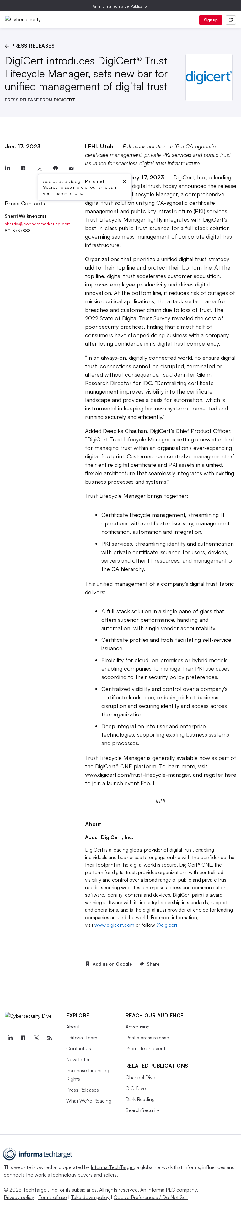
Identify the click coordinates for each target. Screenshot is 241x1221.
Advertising (138, 1026)
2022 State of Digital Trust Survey (127, 318)
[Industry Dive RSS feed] (49, 1038)
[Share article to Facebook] (23, 168)
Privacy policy (19, 1197)
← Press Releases (30, 46)
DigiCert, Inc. (190, 177)
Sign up (211, 20)
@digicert (166, 925)
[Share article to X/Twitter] (39, 168)
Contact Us (78, 1048)
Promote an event (145, 1048)
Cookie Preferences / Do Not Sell (151, 1197)
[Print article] (55, 168)
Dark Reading (140, 1099)
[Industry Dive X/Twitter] (36, 1038)
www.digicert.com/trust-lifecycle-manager (137, 774)
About (73, 1026)
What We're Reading (88, 1101)
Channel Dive (140, 1077)
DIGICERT (64, 99)
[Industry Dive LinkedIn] (9, 1038)
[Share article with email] (71, 168)
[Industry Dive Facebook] (22, 1038)
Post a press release (147, 1037)
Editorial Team (81, 1037)
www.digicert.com (114, 925)
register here (220, 774)
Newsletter (78, 1059)
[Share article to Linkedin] (7, 168)
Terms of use (52, 1197)
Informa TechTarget (112, 1167)
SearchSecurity (142, 1110)
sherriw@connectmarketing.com (38, 223)
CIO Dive (136, 1088)
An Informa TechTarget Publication (121, 6)
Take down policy (90, 1197)
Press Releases (82, 1090)
